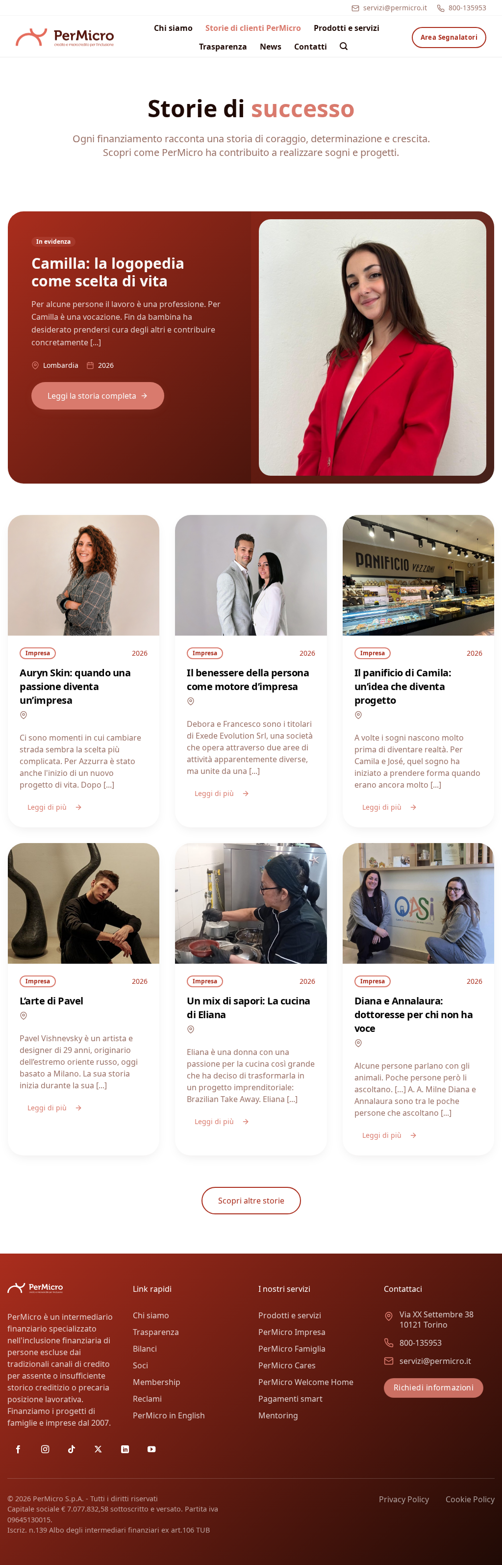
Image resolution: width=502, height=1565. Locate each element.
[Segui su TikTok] (71, 1449)
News (270, 46)
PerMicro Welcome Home (305, 1382)
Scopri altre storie (251, 1200)
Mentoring (278, 1415)
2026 (140, 653)
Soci (140, 1365)
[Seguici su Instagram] (45, 1449)
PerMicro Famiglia (292, 1348)
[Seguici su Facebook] (18, 1449)
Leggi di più (47, 807)
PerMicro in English (169, 1415)
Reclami (147, 1398)
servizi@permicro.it (395, 7)
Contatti (310, 46)
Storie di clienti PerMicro (253, 28)
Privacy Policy (404, 1499)
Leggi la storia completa (92, 395)
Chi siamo (173, 28)
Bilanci (145, 1348)
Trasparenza (223, 46)
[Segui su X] (98, 1449)
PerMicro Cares (287, 1365)
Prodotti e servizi (346, 28)
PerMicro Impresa (292, 1332)
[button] (344, 46)
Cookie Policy (470, 1499)
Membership (156, 1382)
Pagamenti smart (290, 1398)
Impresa (37, 653)
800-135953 (467, 7)
